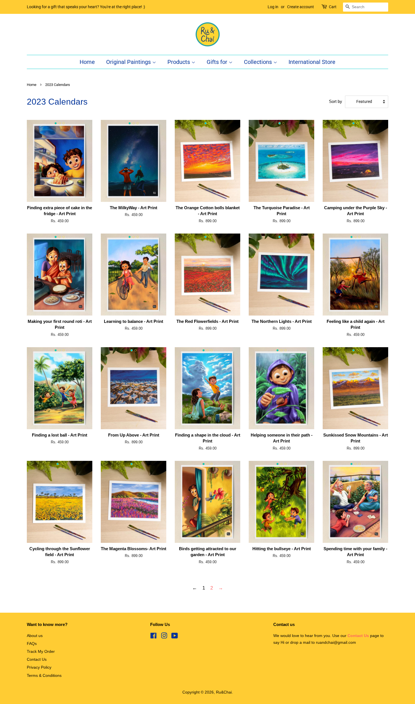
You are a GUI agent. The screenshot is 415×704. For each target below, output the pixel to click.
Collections (258, 62)
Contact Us (37, 659)
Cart (333, 7)
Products (179, 62)
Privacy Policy (39, 667)
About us (35, 635)
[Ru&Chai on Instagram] (164, 636)
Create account (300, 7)
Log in (273, 7)
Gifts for (218, 62)
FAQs (32, 643)
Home (87, 62)
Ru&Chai (224, 692)
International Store (312, 62)
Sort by (335, 101)
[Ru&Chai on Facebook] (153, 636)
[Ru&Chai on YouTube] (174, 636)
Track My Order (41, 651)
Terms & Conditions (44, 675)
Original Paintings (129, 62)
